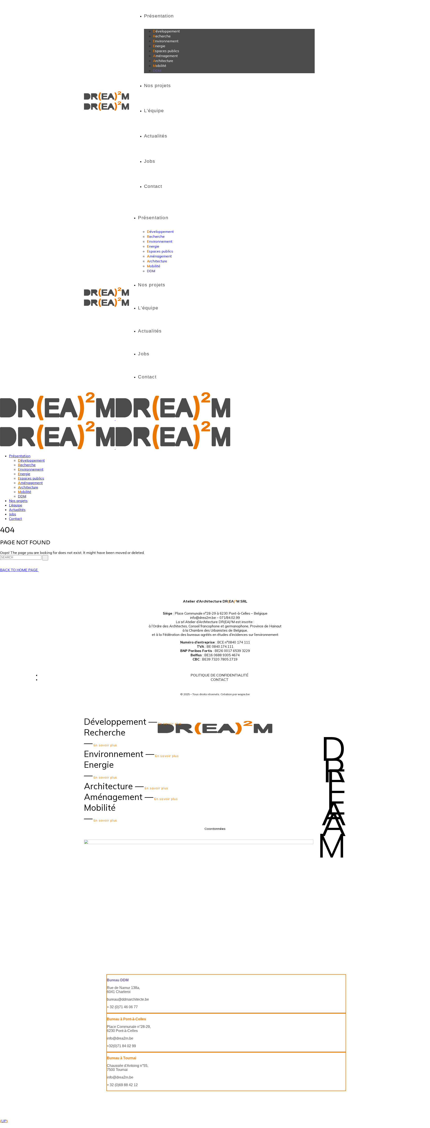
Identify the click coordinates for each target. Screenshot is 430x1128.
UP (4, 1121)
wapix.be (244, 694)
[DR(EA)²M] (115, 419)
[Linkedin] (221, 588)
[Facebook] (209, 588)
